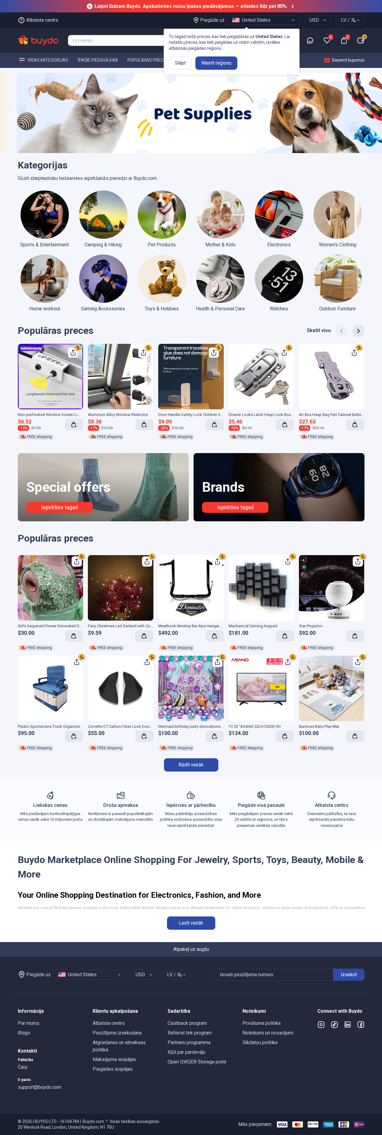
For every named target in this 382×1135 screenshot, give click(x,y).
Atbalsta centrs (109, 1023)
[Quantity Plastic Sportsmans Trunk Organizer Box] (74, 736)
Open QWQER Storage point (197, 1062)
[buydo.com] (38, 40)
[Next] (358, 331)
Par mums (28, 1023)
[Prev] (341, 331)
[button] (50, 1011)
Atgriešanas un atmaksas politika (119, 1046)
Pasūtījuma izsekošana (117, 1033)
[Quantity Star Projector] (355, 636)
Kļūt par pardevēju (186, 1052)
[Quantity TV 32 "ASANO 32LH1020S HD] (285, 736)
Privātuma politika (261, 1023)
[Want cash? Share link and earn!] (78, 347)
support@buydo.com (39, 1087)
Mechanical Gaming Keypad (253, 626)
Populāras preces (148, 60)
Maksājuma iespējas (114, 1059)
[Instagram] (321, 1024)
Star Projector (311, 626)
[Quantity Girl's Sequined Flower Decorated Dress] (74, 636)
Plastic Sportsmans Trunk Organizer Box (53, 726)
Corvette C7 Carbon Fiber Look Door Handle (126, 726)
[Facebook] (360, 1024)
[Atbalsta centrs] (310, 40)
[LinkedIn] (347, 1024)
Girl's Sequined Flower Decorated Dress (52, 626)
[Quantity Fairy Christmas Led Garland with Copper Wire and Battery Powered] (144, 636)
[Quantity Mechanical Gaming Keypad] (285, 636)
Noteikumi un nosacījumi (268, 1033)
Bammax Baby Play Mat (319, 726)
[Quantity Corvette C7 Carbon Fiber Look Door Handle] (144, 736)
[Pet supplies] (191, 113)
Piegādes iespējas (113, 1069)
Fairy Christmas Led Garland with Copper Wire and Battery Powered (146, 626)
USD (314, 20)
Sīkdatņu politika (260, 1042)
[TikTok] (334, 1024)
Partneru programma (189, 1042)
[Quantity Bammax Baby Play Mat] (355, 736)
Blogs (24, 1033)
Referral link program (190, 1033)
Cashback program (187, 1023)
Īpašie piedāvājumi (98, 60)
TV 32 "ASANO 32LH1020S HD (255, 726)
